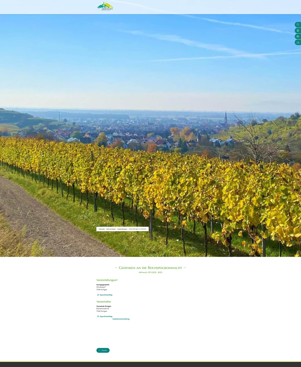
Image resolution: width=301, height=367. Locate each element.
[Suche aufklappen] (298, 24)
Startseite (102, 229)
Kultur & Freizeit (111, 229)
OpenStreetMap (106, 295)
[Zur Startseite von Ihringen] (105, 6)
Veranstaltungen (122, 229)
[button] (298, 30)
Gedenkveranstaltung (120, 319)
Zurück (104, 350)
